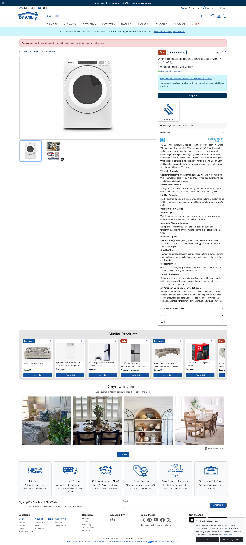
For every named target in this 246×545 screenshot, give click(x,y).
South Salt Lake (26, 531)
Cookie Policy (142, 542)
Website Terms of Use (93, 542)
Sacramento (60, 525)
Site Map (176, 542)
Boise (49, 522)
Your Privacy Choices (231, 539)
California (60, 518)
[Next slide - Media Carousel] (220, 420)
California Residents (129, 542)
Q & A (162, 322)
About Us (86, 530)
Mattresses (108, 24)
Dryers (52, 51)
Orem (21, 528)
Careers (85, 521)
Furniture (52, 24)
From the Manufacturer (172, 308)
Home (69, 542)
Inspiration (143, 24)
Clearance (179, 24)
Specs (163, 315)
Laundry (44, 51)
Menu (222, 8)
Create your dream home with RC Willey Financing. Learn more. (123, 3)
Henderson (40, 522)
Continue (218, 505)
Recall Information (79, 542)
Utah (21, 518)
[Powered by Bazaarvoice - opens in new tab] (214, 448)
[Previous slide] (22, 97)
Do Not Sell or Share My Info (162, 542)
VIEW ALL (123, 454)
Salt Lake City (29, 7)
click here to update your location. (169, 31)
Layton (22, 525)
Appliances (70, 24)
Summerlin (39, 528)
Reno (37, 525)
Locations (24, 515)
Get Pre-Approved (193, 8)
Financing (86, 524)
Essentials (161, 24)
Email (125, 501)
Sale (196, 24)
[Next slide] (154, 97)
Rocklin (58, 522)
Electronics (89, 24)
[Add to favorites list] (224, 52)
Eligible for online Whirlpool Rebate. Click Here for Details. (186, 78)
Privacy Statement (115, 542)
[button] (25, 3)
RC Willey (23, 51)
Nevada (39, 518)
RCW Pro (86, 518)
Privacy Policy (226, 534)
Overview (165, 132)
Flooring (126, 24)
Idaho (50, 518)
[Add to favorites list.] (50, 341)
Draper (22, 522)
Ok (207, 539)
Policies (105, 542)
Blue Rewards (88, 527)
